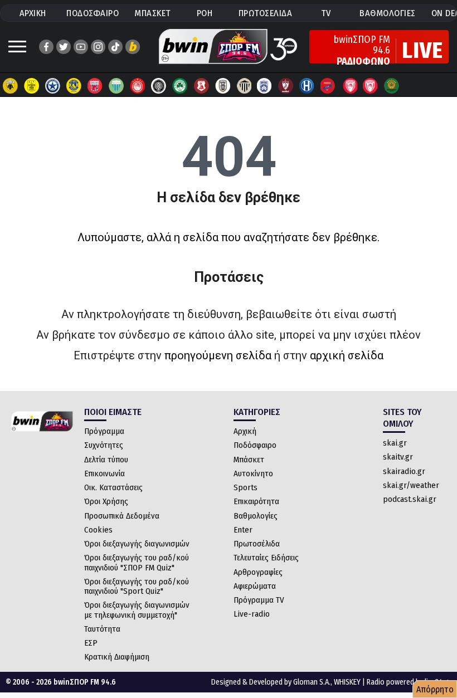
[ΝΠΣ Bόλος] (95, 86)
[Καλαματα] (243, 86)
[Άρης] (32, 86)
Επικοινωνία (104, 473)
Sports (245, 487)
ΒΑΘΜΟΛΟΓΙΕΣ (387, 13)
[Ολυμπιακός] (137, 86)
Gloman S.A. (311, 682)
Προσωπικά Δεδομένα (121, 516)
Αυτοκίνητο (253, 473)
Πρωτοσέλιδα (257, 544)
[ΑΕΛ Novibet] (286, 86)
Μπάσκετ (249, 460)
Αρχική (245, 431)
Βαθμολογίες (256, 516)
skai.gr (395, 443)
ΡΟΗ (205, 13)
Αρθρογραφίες (258, 572)
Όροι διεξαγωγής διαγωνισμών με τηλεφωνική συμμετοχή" (136, 609)
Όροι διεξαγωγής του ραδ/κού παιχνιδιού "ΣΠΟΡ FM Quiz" (136, 562)
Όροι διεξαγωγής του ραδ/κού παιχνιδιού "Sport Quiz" (136, 586)
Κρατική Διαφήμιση (116, 657)
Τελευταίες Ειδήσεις (266, 558)
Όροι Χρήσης (106, 501)
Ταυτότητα (102, 629)
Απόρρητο (435, 689)
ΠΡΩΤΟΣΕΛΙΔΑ (266, 13)
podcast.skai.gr (409, 499)
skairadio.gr (404, 471)
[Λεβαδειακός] (116, 86)
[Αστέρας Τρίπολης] (53, 86)
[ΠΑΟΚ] (222, 86)
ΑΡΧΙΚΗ (33, 13)
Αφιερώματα (255, 586)
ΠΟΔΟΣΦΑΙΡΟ (92, 13)
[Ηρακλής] (307, 86)
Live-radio (252, 614)
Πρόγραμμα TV (259, 600)
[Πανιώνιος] (328, 86)
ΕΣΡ (91, 643)
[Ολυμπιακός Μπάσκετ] (370, 86)
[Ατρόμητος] (74, 86)
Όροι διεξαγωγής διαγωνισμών (136, 544)
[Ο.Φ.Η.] (159, 86)
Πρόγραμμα (104, 431)
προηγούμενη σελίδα (217, 355)
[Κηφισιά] (265, 86)
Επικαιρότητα (256, 501)
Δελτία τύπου (106, 460)
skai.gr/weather (411, 485)
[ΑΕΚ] (10, 86)
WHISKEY (347, 682)
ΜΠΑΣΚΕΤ (152, 13)
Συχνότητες (103, 445)
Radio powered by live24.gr (409, 682)
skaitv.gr (398, 457)
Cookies (98, 530)
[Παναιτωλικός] (201, 86)
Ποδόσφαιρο (255, 445)
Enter (243, 530)
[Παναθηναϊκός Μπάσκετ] (392, 86)
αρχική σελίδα (346, 355)
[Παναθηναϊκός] (180, 86)
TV (326, 13)
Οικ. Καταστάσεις (113, 487)
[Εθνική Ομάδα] (349, 86)
